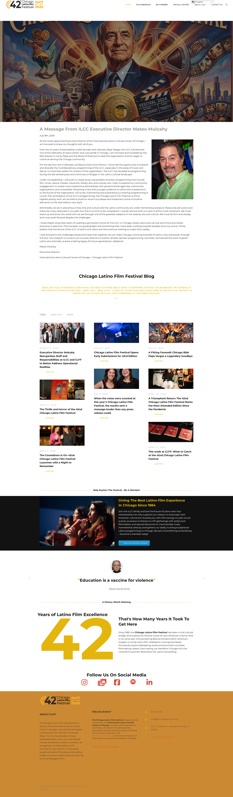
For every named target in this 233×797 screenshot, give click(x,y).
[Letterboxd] (100, 681)
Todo (43, 314)
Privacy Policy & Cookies (105, 746)
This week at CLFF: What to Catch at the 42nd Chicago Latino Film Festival (169, 455)
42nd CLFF (56, 314)
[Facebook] (116, 681)
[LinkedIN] (149, 681)
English (199, 2)
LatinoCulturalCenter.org (103, 736)
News (70, 314)
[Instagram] (84, 681)
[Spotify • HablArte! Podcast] (133, 681)
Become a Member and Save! (136, 543)
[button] (29, 578)
